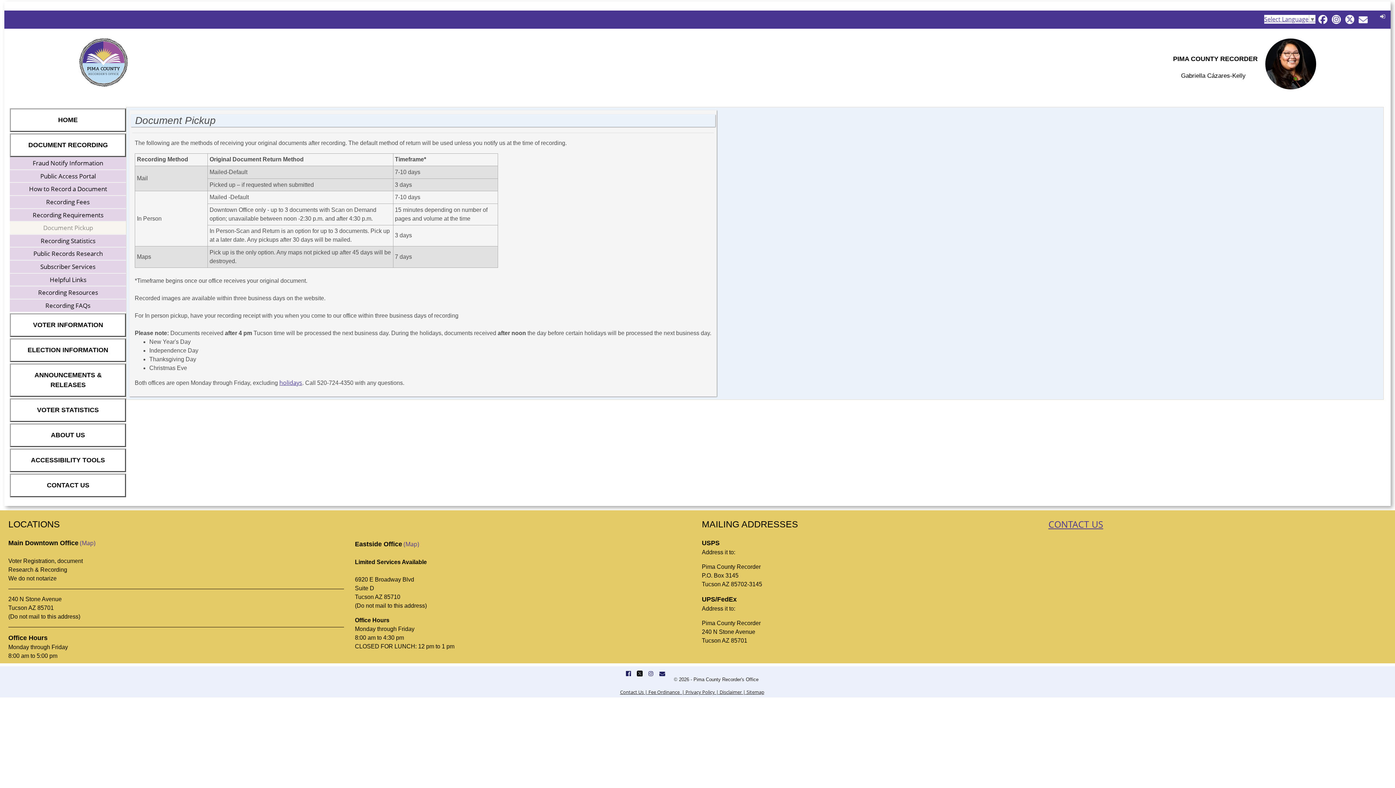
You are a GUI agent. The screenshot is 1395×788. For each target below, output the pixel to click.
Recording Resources (68, 292)
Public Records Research (68, 253)
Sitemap (754, 692)
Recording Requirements (68, 215)
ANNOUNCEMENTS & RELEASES (68, 380)
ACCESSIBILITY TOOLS (68, 460)
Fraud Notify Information (68, 163)
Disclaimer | (732, 692)
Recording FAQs (67, 305)
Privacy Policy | (701, 692)
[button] (1381, 16)
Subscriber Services (68, 266)
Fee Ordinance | (665, 692)
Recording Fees (68, 202)
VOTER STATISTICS (68, 410)
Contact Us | (633, 692)
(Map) (88, 543)
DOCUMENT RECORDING (68, 145)
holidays (290, 383)
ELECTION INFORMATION (68, 350)
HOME (68, 120)
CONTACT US (68, 485)
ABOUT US (68, 435)
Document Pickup (68, 228)
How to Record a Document (68, 189)
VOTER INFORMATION (68, 325)
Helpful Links (68, 280)
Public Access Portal (68, 176)
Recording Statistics (68, 241)
